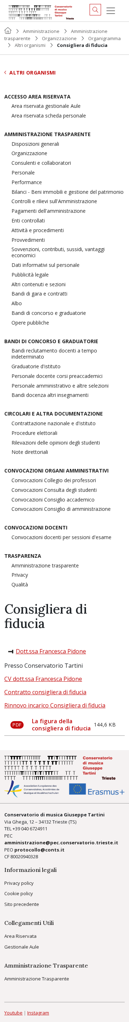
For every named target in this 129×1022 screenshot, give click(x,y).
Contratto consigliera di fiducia (45, 692)
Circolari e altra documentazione (53, 414)
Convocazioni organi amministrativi (56, 471)
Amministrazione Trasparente (36, 978)
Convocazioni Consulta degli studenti (54, 490)
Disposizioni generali (35, 144)
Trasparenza (22, 556)
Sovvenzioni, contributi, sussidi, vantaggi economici (58, 252)
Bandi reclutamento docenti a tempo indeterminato (54, 354)
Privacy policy (19, 883)
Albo (16, 304)
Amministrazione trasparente (47, 134)
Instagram (38, 1012)
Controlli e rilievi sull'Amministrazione (54, 201)
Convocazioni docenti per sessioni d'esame (61, 537)
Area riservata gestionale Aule (46, 106)
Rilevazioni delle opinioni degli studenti (55, 443)
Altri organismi (30, 45)
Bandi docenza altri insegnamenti (50, 395)
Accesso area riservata (37, 97)
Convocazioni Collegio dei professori (53, 481)
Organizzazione (59, 38)
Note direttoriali (29, 452)
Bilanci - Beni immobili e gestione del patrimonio (67, 192)
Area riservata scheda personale (48, 116)
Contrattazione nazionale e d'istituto (53, 424)
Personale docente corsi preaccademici (56, 376)
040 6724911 (34, 828)
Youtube (13, 1012)
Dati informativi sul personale (45, 265)
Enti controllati (28, 221)
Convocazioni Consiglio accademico (53, 500)
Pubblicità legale (30, 275)
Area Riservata (20, 936)
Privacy (19, 575)
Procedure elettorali (34, 433)
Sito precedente (21, 904)
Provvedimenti (28, 240)
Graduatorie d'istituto (36, 367)
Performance (26, 182)
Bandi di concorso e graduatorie (48, 313)
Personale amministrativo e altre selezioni (60, 386)
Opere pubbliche (30, 323)
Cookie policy (18, 893)
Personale (23, 173)
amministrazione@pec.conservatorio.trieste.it (61, 842)
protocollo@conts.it (39, 849)
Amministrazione (41, 31)
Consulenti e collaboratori (41, 163)
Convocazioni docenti (35, 528)
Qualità (19, 585)
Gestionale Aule (21, 947)
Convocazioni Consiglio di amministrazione (61, 509)
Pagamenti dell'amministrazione (48, 211)
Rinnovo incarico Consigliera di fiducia (54, 705)
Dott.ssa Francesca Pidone (51, 651)
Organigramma (104, 38)
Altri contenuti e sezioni (38, 285)
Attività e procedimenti (37, 230)
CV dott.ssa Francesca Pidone (43, 679)
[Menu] (110, 11)
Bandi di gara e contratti (39, 294)
